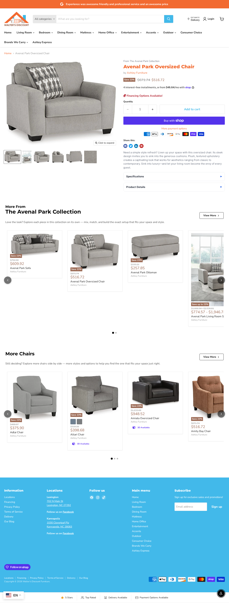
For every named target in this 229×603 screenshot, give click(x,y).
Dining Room (65, 32)
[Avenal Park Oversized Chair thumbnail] (12, 157)
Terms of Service (13, 511)
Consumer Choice (191, 32)
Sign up (216, 507)
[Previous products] (7, 280)
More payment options (174, 128)
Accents (151, 32)
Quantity (128, 101)
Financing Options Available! (144, 96)
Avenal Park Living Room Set (208, 316)
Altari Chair (77, 434)
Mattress (86, 32)
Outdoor (168, 32)
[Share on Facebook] (125, 146)
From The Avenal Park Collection (141, 61)
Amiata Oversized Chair (145, 418)
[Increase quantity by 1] (152, 109)
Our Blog (9, 521)
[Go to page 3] (117, 458)
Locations (9, 497)
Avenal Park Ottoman (144, 272)
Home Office (106, 32)
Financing (9, 502)
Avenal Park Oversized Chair (87, 281)
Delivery (8, 516)
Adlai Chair (16, 432)
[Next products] (221, 280)
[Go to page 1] (113, 333)
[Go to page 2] (116, 333)
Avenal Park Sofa (20, 268)
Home (8, 32)
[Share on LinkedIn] (136, 146)
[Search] (168, 19)
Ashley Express (42, 42)
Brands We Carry (15, 42)
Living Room (25, 32)
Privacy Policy (12, 507)
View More (209, 215)
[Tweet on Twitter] (131, 146)
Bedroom (45, 32)
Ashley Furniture (137, 73)
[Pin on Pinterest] (141, 146)
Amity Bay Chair (201, 431)
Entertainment (130, 32)
